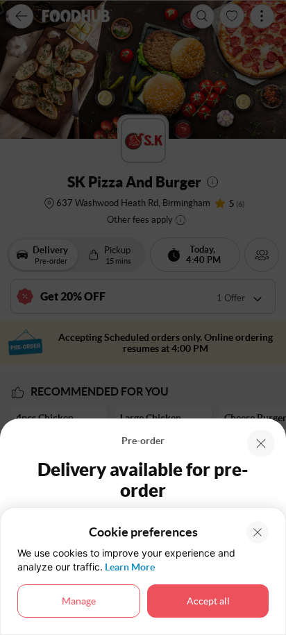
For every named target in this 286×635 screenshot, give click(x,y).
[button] (261, 443)
